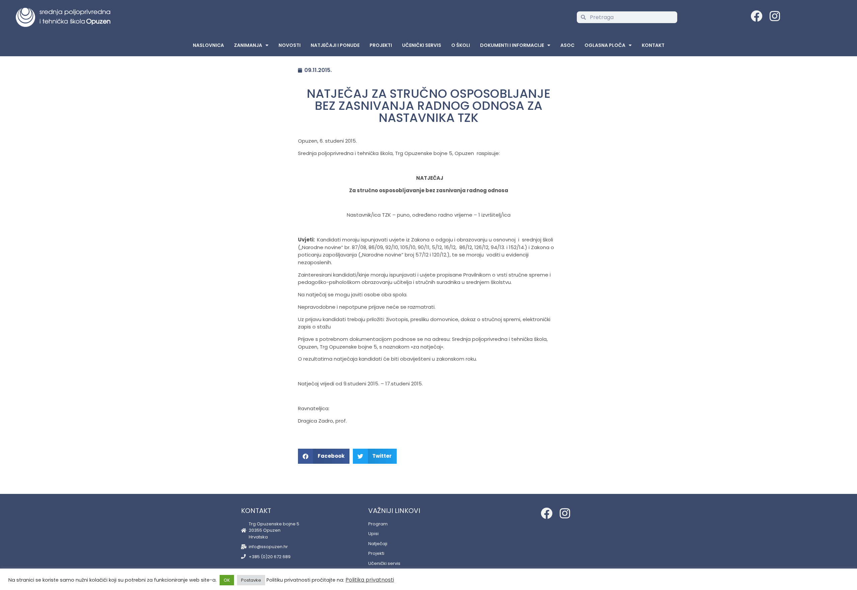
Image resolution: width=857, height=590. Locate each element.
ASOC (567, 45)
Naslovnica (208, 45)
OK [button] (227, 580)
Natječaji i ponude (335, 45)
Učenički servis (421, 45)
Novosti (290, 45)
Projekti (381, 45)
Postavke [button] (251, 580)
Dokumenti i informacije (512, 45)
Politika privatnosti (369, 580)
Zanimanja (248, 45)
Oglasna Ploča (605, 45)
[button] (323, 456)
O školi (460, 45)
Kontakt (653, 45)
